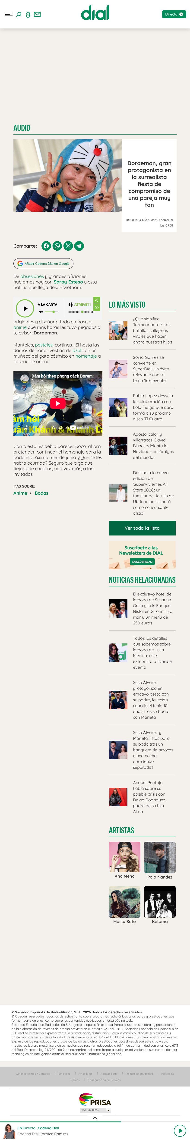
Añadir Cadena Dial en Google (47, 263)
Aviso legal (85, 1073)
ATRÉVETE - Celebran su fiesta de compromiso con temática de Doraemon (83, 304)
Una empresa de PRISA (95, 1099)
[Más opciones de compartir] (96, 300)
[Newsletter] (37, 14)
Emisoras (64, 1073)
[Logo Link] (95, 12)
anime (20, 327)
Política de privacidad (139, 1073)
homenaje (86, 356)
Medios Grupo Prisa (95, 1110)
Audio (21, 128)
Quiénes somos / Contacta (33, 1073)
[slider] (95, 1121)
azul (77, 350)
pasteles (44, 345)
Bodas (41, 493)
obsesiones (32, 276)
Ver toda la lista (142, 528)
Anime (20, 493)
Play (180, 1130)
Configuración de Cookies (104, 1080)
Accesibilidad (109, 1073)
